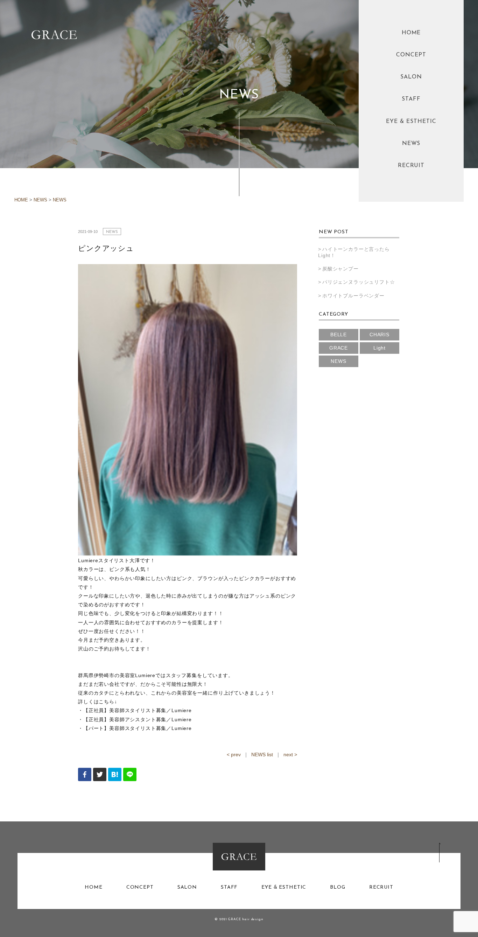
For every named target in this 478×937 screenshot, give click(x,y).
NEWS (411, 143)
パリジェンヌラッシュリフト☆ (358, 282)
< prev (234, 754)
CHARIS (379, 334)
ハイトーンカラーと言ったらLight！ (354, 252)
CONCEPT (411, 55)
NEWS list (262, 754)
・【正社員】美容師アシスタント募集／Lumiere (135, 719)
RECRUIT (411, 165)
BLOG (337, 887)
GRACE (338, 348)
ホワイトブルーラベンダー (353, 295)
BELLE (338, 334)
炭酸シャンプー (340, 268)
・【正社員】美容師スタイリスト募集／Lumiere (135, 710)
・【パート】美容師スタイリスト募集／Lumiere (135, 728)
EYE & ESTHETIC (411, 121)
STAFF (411, 99)
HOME (411, 33)
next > (290, 754)
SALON (411, 77)
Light (379, 348)
